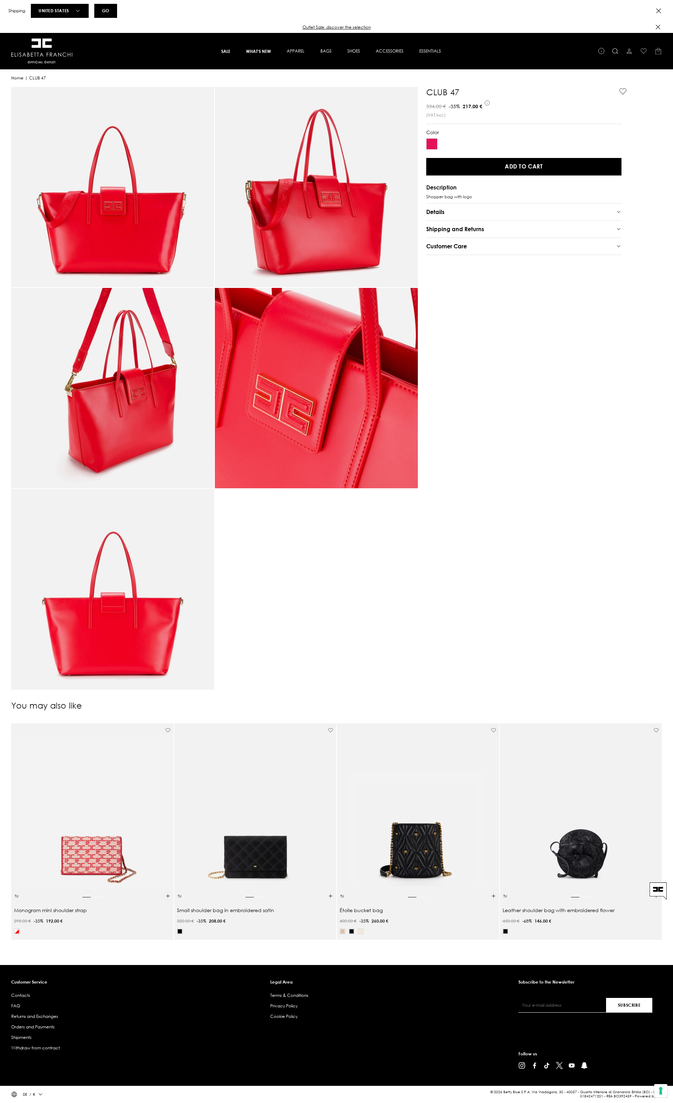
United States (54, 10)
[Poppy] (431, 144)
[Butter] (360, 931)
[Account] (629, 51)
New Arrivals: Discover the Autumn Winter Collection (336, 27)
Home (17, 78)
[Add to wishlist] (620, 91)
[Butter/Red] (17, 931)
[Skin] (342, 931)
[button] (336, 27)
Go (105, 10)
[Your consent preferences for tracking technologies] (660, 1090)
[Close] (658, 11)
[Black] (180, 931)
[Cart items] (658, 51)
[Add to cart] (168, 896)
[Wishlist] (643, 51)
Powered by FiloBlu (651, 1096)
